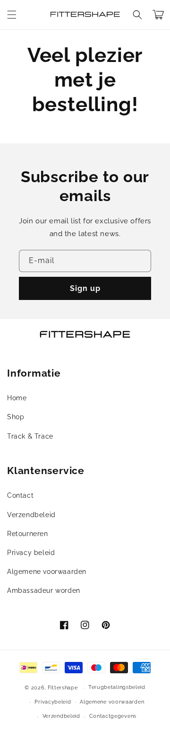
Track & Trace (30, 436)
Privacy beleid (31, 552)
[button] (11, 14)
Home (16, 398)
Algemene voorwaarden (46, 571)
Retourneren (27, 533)
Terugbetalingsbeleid (116, 687)
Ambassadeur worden (43, 590)
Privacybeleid (52, 702)
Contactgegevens (113, 716)
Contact (20, 495)
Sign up (85, 288)
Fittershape (63, 688)
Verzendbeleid (31, 515)
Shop (15, 417)
